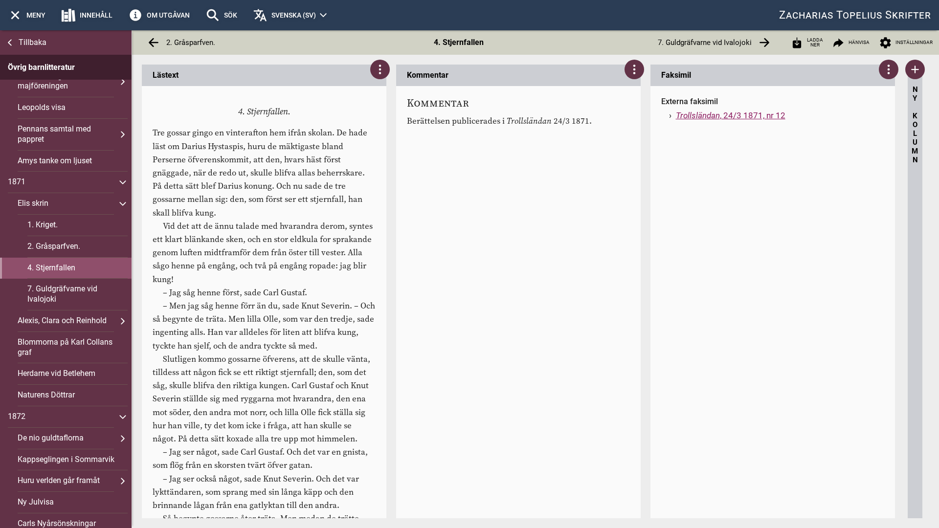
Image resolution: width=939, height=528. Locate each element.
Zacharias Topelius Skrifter (855, 15)
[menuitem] (26, 15)
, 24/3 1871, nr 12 (730, 115)
